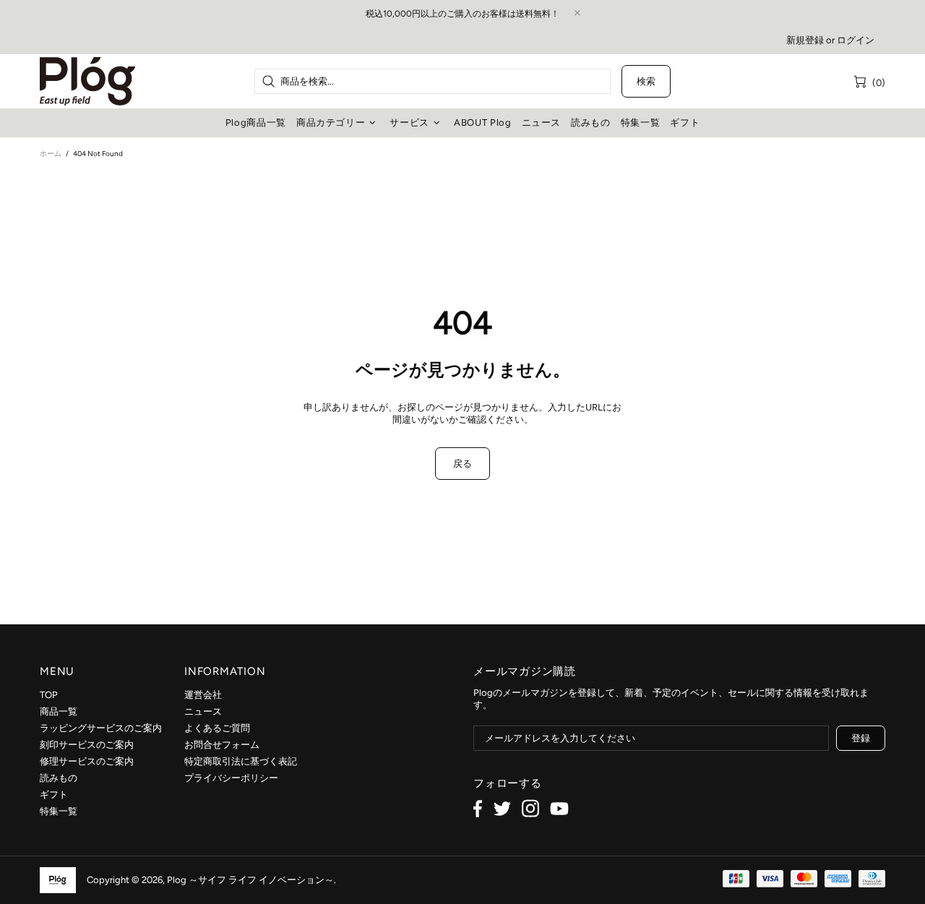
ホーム (50, 153)
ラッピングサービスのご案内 (101, 728)
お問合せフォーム (221, 744)
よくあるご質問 (217, 728)
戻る (462, 463)
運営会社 (203, 694)
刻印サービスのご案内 (87, 744)
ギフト (54, 794)
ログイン (855, 40)
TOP (49, 694)
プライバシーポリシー (231, 777)
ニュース (203, 711)
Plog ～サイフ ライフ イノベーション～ (87, 81)
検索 (646, 81)
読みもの (58, 777)
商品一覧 (58, 711)
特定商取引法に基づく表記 (240, 761)
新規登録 (805, 40)
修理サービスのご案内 (87, 761)
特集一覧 (58, 811)
